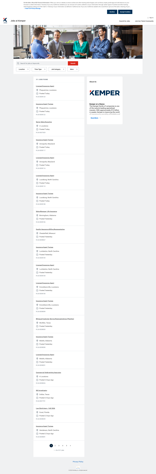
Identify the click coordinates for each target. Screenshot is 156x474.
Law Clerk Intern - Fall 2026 (45, 408)
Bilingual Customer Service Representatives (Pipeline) (55, 319)
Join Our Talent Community (144, 21)
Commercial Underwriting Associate (48, 372)
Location (22, 69)
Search (73, 63)
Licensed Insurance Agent (45, 86)
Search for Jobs (124, 21)
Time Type (38, 69)
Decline (112, 12)
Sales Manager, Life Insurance (46, 211)
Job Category (55, 69)
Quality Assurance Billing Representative (50, 229)
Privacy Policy (78, 462)
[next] (70, 445)
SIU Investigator (41, 390)
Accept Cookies (125, 12)
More (72, 69)
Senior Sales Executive (44, 122)
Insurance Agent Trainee (44, 104)
